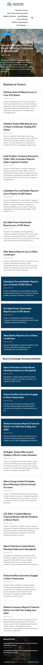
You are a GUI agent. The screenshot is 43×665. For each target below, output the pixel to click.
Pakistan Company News (21, 662)
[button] (32, 17)
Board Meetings (23, 16)
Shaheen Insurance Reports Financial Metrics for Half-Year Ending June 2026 (21, 427)
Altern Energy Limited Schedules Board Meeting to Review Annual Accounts (20, 484)
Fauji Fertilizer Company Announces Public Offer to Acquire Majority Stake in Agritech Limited (21, 159)
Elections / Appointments (20, 22)
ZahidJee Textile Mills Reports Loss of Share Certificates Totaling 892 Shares (20, 127)
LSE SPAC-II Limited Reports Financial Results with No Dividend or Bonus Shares (20, 517)
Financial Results (22, 19)
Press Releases (21, 25)
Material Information (10, 16)
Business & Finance (21, 10)
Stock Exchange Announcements (17, 13)
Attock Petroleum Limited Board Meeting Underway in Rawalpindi (17, 48)
